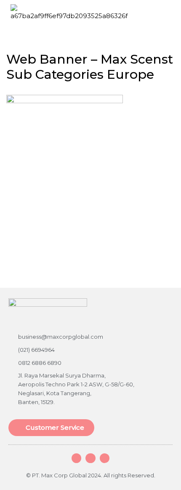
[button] (168, 10)
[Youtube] (90, 458)
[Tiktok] (104, 458)
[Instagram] (76, 458)
